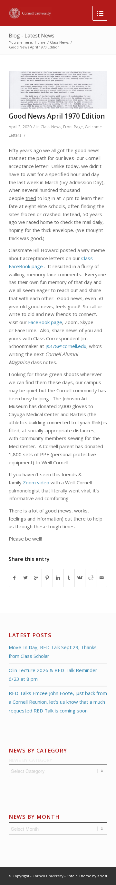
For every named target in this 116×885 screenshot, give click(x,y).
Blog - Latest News (31, 35)
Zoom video (36, 482)
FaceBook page (45, 322)
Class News (59, 42)
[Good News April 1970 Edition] (58, 90)
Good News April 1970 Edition (57, 116)
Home (40, 42)
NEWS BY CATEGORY (30, 760)
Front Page (73, 127)
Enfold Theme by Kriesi (87, 875)
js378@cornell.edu (65, 346)
